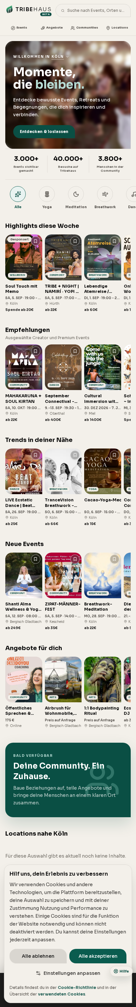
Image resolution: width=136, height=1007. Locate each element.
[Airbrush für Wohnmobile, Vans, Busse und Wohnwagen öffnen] (63, 692)
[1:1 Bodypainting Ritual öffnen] (102, 692)
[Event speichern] (35, 241)
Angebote (54, 28)
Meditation (76, 207)
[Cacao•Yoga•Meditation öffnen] (102, 487)
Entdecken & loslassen (44, 131)
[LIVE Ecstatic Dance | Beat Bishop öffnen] (23, 487)
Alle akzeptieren (98, 956)
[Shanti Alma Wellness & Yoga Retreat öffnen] (23, 591)
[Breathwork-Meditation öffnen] (102, 591)
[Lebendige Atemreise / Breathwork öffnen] (102, 273)
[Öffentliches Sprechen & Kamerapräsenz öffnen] (23, 692)
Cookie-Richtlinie (77, 987)
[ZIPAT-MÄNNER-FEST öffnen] (63, 591)
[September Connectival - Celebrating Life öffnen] (63, 383)
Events (22, 28)
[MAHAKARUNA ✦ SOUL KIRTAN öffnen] (23, 383)
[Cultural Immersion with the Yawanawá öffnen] (102, 383)
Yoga (47, 207)
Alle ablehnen (38, 956)
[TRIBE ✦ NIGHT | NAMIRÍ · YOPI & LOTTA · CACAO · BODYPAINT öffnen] (63, 273)
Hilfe (124, 971)
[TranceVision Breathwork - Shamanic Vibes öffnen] (63, 487)
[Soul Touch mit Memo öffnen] (23, 273)
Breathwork (105, 207)
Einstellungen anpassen (72, 973)
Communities (87, 28)
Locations (120, 28)
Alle (18, 207)
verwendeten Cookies (61, 994)
